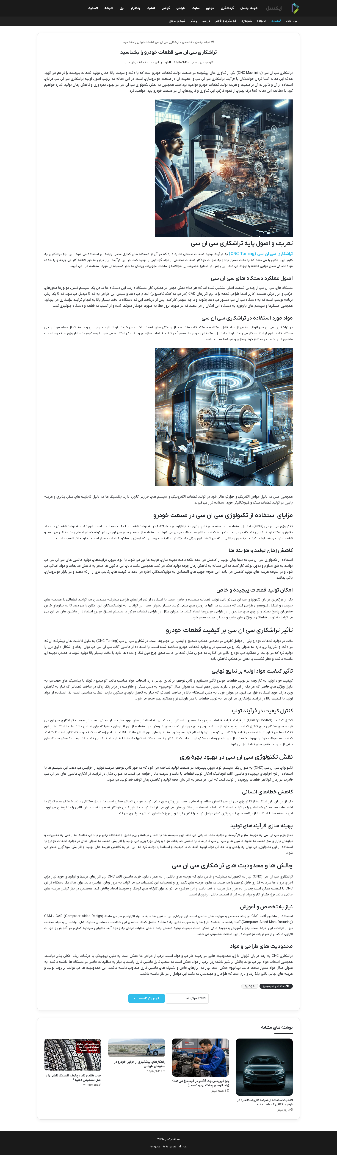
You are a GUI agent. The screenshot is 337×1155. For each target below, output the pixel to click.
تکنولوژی (246, 21)
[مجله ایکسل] (282, 8)
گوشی (165, 8)
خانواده (261, 21)
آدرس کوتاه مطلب (146, 998)
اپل (122, 8)
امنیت (150, 8)
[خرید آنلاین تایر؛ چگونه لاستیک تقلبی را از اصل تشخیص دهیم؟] (72, 1055)
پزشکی (193, 21)
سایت (196, 8)
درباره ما (155, 1147)
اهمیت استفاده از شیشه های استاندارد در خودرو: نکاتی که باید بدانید (265, 1102)
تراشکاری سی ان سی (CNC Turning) (261, 254)
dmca (183, 1147)
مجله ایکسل (249, 8)
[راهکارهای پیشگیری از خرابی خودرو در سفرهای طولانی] (136, 1048)
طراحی (180, 8)
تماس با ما (169, 1147)
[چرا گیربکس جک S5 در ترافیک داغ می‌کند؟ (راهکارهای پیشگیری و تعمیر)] (200, 1058)
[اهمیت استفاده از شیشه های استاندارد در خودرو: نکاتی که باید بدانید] (264, 1067)
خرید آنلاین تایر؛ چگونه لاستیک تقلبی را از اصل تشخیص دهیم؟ (73, 1077)
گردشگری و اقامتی (225, 21)
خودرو (210, 8)
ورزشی (206, 21)
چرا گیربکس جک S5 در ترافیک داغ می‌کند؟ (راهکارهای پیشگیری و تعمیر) (200, 1083)
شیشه (108, 8)
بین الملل (292, 21)
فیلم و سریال (177, 21)
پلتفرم (135, 8)
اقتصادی (276, 21)
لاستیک (93, 8)
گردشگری (227, 8)
